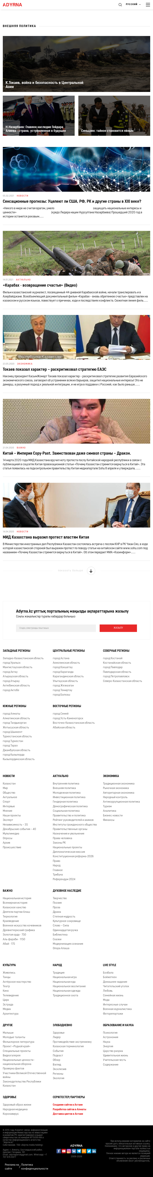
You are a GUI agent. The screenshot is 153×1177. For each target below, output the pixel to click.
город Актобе (11, 690)
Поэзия (57, 903)
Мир (5, 788)
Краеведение (11, 921)
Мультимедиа (11, 833)
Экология (58, 1078)
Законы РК (59, 843)
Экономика (111, 776)
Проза (56, 907)
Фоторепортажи (113, 1014)
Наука (106, 1042)
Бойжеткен (110, 977)
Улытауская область (65, 681)
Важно (8, 890)
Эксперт (8, 820)
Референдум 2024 (64, 879)
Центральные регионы (69, 650)
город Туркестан (13, 741)
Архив (6, 843)
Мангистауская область (17, 667)
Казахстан (9, 783)
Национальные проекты (67, 847)
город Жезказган (63, 685)
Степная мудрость (64, 916)
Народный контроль (115, 797)
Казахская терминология (68, 1046)
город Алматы (11, 714)
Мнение (7, 811)
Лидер (57, 1037)
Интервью (9, 806)
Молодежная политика (67, 793)
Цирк (6, 1000)
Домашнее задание (115, 982)
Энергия (108, 1046)
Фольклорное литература (18, 1042)
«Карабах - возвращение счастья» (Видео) (40, 285)
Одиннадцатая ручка (65, 930)
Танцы (6, 977)
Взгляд (57, 1064)
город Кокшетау (63, 667)
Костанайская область (117, 663)
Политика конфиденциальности (34, 1167)
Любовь (108, 991)
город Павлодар (113, 667)
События (58, 1051)
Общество (9, 793)
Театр (6, 986)
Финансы (108, 820)
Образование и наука (118, 1025)
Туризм (107, 806)
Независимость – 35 (15, 824)
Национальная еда (64, 982)
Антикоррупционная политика (121, 802)
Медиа (7, 1009)
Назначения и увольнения (68, 833)
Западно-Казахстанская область (23, 658)
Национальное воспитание (69, 986)
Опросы (7, 838)
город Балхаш (61, 694)
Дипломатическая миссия (69, 852)
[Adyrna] (17, 4)
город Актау (10, 672)
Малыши (8, 1033)
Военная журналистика (117, 1009)
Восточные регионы (67, 706)
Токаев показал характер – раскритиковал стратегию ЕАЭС (54, 370)
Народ (56, 865)
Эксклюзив (59, 1069)
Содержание (110, 1064)
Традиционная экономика (119, 783)
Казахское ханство (14, 907)
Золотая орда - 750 (14, 934)
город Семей (60, 714)
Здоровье (59, 1033)
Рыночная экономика (116, 788)
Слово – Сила (61, 925)
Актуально (60, 776)
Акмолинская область (66, 663)
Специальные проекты (17, 1051)
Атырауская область (15, 676)
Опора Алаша (61, 948)
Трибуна (58, 874)
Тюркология (10, 916)
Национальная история (17, 898)
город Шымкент (12, 732)
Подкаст (58, 1055)
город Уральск (12, 663)
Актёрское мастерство (17, 982)
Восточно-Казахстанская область (74, 723)
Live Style (109, 965)
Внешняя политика (64, 788)
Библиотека (60, 934)
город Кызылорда (13, 755)
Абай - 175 (9, 944)
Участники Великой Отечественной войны (24, 1075)
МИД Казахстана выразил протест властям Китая (46, 537)
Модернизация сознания (68, 944)
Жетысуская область (16, 727)
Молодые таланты (14, 1037)
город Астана (61, 658)
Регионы (58, 1074)
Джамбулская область (16, 750)
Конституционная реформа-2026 (73, 856)
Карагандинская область (68, 676)
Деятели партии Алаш (16, 912)
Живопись (9, 973)
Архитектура (10, 1014)
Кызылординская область (19, 759)
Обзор (56, 1060)
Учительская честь (114, 1060)
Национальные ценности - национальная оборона (19, 1062)
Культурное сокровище (67, 921)
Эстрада (8, 1004)
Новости (9, 776)
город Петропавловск (116, 676)
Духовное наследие (67, 890)
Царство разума (113, 1051)
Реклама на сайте (12, 1167)
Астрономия (110, 1037)
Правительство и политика (69, 815)
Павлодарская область (117, 672)
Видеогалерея (11, 1055)
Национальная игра (65, 977)
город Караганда (63, 672)
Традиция (58, 973)
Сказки (57, 939)
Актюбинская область (16, 685)
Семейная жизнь (113, 995)
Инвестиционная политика (69, 797)
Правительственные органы (70, 829)
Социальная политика (66, 811)
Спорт (6, 802)
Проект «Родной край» (16, 1046)
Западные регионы (16, 650)
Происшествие (12, 847)
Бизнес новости (113, 815)
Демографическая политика (70, 806)
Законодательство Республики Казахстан (22, 1083)
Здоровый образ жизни (17, 1105)
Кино (6, 991)
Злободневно (62, 1025)
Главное (58, 870)
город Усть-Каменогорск (68, 718)
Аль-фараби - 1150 (14, 939)
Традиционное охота (65, 995)
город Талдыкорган (14, 723)
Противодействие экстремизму (72, 1042)
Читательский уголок (116, 986)
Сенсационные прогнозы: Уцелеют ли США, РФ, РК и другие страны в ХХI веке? (72, 202)
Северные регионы (116, 650)
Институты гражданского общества (75, 824)
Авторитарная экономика (118, 793)
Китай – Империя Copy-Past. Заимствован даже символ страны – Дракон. (67, 453)
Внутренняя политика (66, 783)
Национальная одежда (66, 991)
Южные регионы (14, 706)
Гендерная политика (65, 802)
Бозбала (108, 973)
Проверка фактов (13, 1068)
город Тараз (10, 745)
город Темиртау (62, 690)
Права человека (62, 838)
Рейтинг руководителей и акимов (73, 820)
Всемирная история (15, 903)
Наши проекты (12, 815)
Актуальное (10, 797)
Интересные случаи (115, 1004)
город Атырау (11, 681)
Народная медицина (15, 1109)
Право (56, 861)
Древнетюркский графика (19, 930)
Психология (110, 1033)
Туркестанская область (17, 736)
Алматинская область (16, 718)
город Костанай (112, 658)
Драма (57, 912)
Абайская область (64, 727)
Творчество (60, 898)
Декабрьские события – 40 (19, 829)
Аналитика (109, 811)
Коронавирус (11, 1114)
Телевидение (11, 995)
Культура (9, 965)
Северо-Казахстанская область (122, 681)
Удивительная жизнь (115, 1055)
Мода (106, 1000)
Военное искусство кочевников (22, 925)
